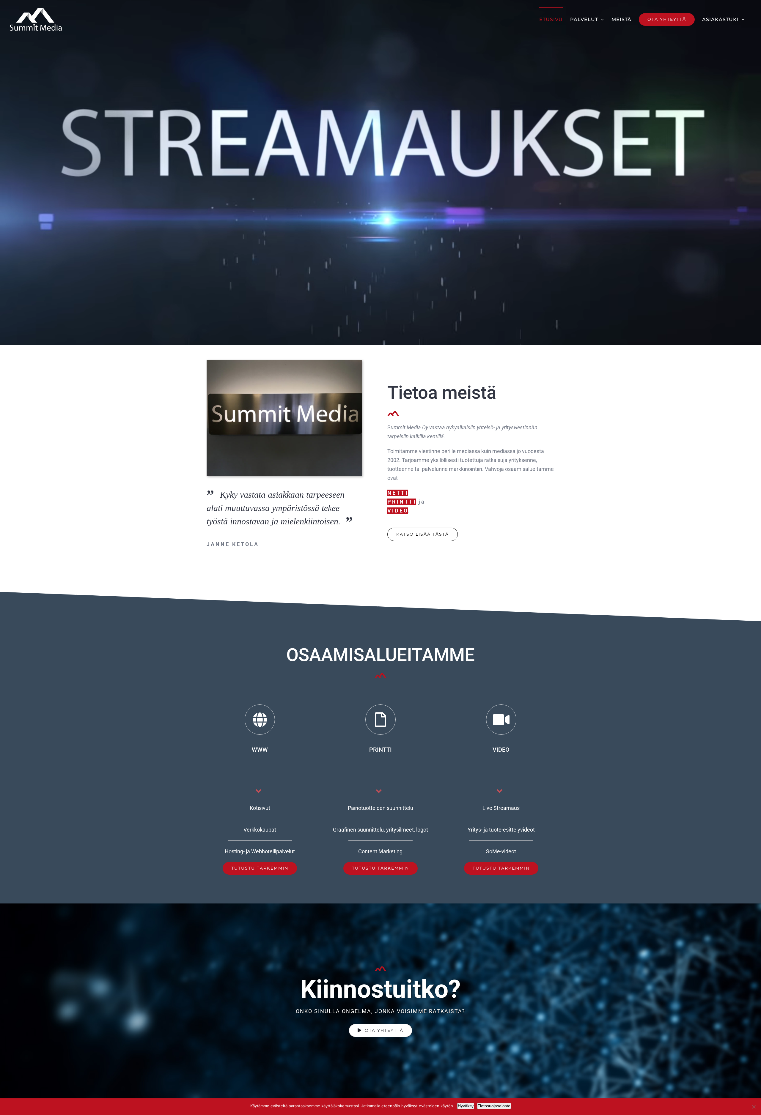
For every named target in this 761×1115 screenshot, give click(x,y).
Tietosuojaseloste (494, 1105)
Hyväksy (466, 1105)
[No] (754, 1107)
